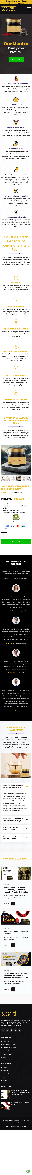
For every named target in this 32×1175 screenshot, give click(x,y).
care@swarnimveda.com (17, 1)
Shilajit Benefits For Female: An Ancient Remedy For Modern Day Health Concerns (15, 975)
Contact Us (6, 1080)
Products (5, 1071)
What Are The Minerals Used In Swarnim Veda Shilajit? (13, 787)
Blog (3, 1077)
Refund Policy (7, 1054)
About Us (5, 1041)
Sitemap (5, 1057)
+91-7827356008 (17, 3)
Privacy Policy (7, 1051)
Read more (7, 903)
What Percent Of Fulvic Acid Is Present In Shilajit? (13, 838)
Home (4, 1068)
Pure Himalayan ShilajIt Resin (16, 420)
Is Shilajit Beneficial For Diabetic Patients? (11, 829)
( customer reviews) (16, 492)
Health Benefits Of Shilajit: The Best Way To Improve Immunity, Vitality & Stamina (15, 889)
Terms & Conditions (9, 1048)
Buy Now (16, 59)
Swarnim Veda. (19, 1121)
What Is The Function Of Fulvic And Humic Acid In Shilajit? (13, 820)
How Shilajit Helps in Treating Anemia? (15, 932)
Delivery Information (9, 1045)
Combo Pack (6, 1074)
